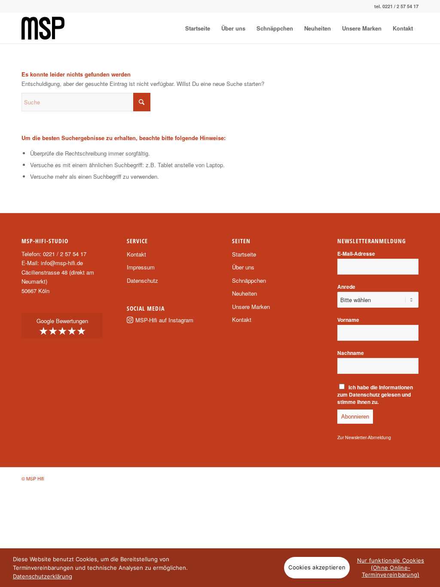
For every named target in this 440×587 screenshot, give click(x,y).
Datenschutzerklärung (42, 576)
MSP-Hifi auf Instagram (164, 320)
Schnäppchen (249, 280)
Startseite (244, 254)
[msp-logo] (42, 28)
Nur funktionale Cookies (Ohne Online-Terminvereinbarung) (391, 567)
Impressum (141, 267)
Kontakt (136, 254)
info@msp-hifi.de (62, 263)
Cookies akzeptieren (316, 567)
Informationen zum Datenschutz (375, 391)
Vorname (348, 320)
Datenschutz (142, 280)
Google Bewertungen (62, 327)
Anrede (346, 286)
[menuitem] (198, 28)
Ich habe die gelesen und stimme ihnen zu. (375, 395)
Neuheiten (244, 293)
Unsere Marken (251, 307)
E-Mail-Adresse (356, 253)
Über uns (243, 267)
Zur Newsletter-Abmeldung (364, 437)
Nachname (350, 353)
